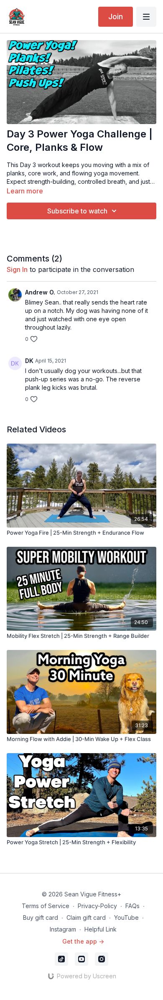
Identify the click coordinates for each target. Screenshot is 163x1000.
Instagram (63, 929)
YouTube (126, 917)
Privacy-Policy (97, 905)
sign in (17, 269)
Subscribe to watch (77, 211)
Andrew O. (40, 292)
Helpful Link (100, 929)
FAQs (132, 905)
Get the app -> (83, 941)
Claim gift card (86, 917)
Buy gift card (40, 917)
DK (29, 360)
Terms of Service (45, 905)
